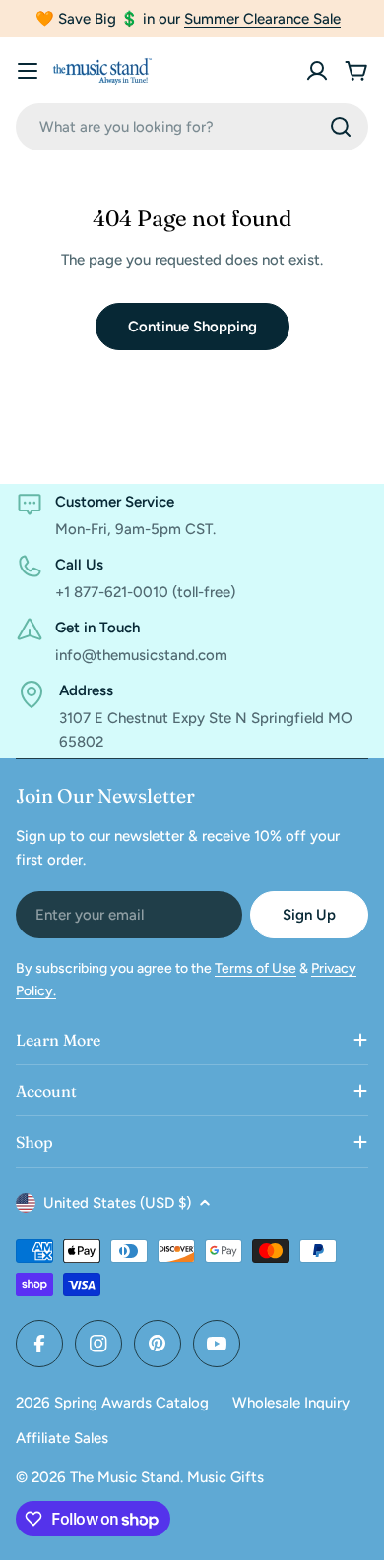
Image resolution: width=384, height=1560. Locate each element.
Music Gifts (225, 1477)
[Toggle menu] (27, 71)
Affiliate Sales (62, 1438)
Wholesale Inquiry (291, 1402)
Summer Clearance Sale (262, 19)
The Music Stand (125, 1477)
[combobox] (192, 126)
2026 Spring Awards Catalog (112, 1402)
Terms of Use (255, 968)
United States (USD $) (117, 1203)
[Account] (317, 71)
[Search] (340, 127)
